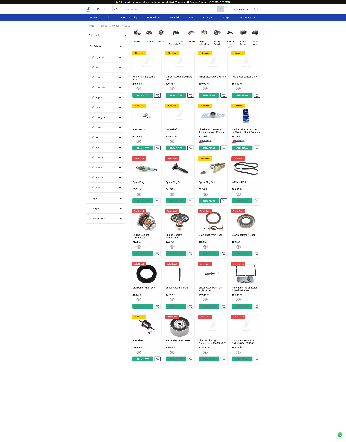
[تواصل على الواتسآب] (340, 436)
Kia (97, 137)
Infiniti (99, 187)
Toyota (99, 97)
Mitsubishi (101, 177)
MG (97, 147)
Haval (99, 127)
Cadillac (100, 157)
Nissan (99, 167)
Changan (100, 117)
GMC (98, 77)
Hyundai (100, 57)
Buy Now (143, 95)
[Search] (220, 9)
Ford (98, 67)
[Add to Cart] (157, 95)
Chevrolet (100, 87)
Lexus (99, 107)
